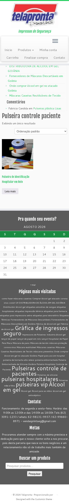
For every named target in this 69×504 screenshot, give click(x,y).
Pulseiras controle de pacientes (39, 370)
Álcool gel (26, 390)
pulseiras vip (32, 384)
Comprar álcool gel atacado (46, 298)
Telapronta (26, 494)
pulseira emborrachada (46, 359)
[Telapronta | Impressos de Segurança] (34, 15)
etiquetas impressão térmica (29, 311)
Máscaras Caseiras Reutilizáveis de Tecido (35, 95)
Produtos (25, 50)
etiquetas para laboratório (46, 315)
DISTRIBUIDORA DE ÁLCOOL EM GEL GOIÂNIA (42, 302)
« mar (33, 284)
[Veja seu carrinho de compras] (63, 40)
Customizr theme (43, 499)
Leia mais (10, 191)
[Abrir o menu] (55, 41)
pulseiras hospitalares (29, 379)
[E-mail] (4, 42)
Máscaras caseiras (46, 347)
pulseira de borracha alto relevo (18, 359)
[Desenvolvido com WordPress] (54, 494)
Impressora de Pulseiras (34, 334)
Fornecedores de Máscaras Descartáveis (31, 319)
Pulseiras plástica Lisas (47, 108)
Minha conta (48, 50)
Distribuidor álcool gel (14, 306)
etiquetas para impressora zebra (16, 315)
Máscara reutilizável (26, 347)
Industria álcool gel (56, 334)
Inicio (8, 50)
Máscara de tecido (39, 342)
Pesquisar (35, 474)
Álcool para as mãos (42, 390)
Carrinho (12, 57)
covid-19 (13, 302)
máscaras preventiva (43, 351)
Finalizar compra (36, 57)
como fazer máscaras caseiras (17, 298)
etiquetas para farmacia (55, 311)
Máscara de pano (21, 342)
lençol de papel (8, 338)
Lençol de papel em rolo (29, 338)
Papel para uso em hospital (51, 355)
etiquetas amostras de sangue (41, 306)
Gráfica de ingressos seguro (35, 330)
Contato (59, 57)
